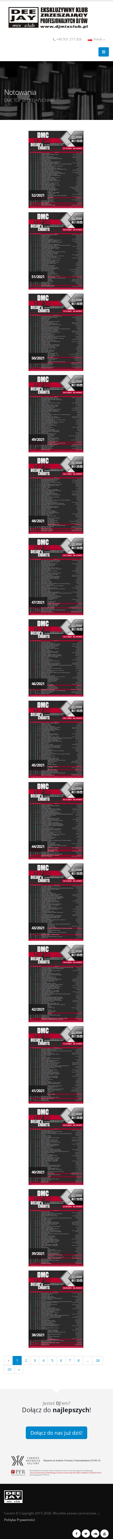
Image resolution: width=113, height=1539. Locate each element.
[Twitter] (86, 1533)
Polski (98, 39)
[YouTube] (104, 1533)
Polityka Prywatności (19, 1519)
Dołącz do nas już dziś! (56, 1432)
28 (98, 1360)
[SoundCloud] (95, 1533)
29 (9, 1369)
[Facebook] (76, 1533)
